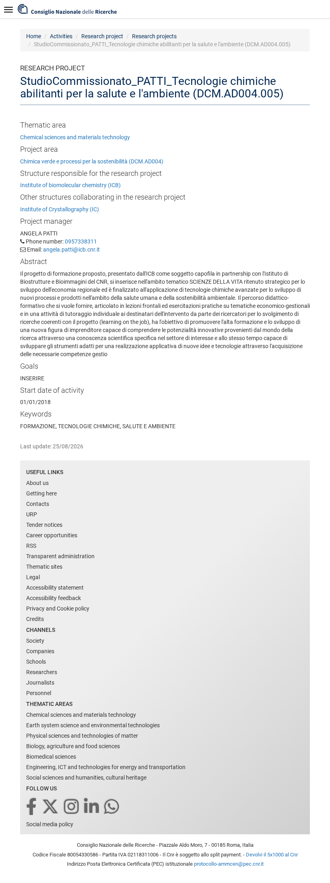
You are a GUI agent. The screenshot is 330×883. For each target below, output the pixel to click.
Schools (36, 661)
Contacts (37, 504)
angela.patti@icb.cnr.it (71, 249)
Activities (61, 36)
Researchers (41, 672)
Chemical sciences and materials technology (75, 137)
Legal (33, 577)
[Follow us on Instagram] (72, 807)
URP (31, 514)
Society (35, 640)
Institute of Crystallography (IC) (59, 209)
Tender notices (44, 525)
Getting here (41, 493)
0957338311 (81, 241)
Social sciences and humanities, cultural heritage (86, 777)
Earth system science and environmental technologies (93, 725)
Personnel (38, 693)
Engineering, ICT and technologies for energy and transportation (106, 767)
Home (33, 36)
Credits (35, 619)
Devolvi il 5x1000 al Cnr (272, 855)
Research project (102, 36)
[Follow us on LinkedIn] (92, 807)
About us (37, 483)
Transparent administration (60, 556)
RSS (31, 546)
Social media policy (49, 824)
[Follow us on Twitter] (51, 807)
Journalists (40, 682)
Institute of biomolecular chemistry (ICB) (70, 185)
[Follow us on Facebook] (32, 807)
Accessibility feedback (53, 598)
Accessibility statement (55, 587)
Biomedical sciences (51, 756)
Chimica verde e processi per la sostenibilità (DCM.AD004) (91, 161)
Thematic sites (44, 566)
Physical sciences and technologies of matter (82, 735)
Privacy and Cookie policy (57, 608)
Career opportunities (51, 535)
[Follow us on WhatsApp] (112, 807)
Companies (40, 651)
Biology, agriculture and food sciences (73, 746)
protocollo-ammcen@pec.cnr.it (229, 864)
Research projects (154, 36)
